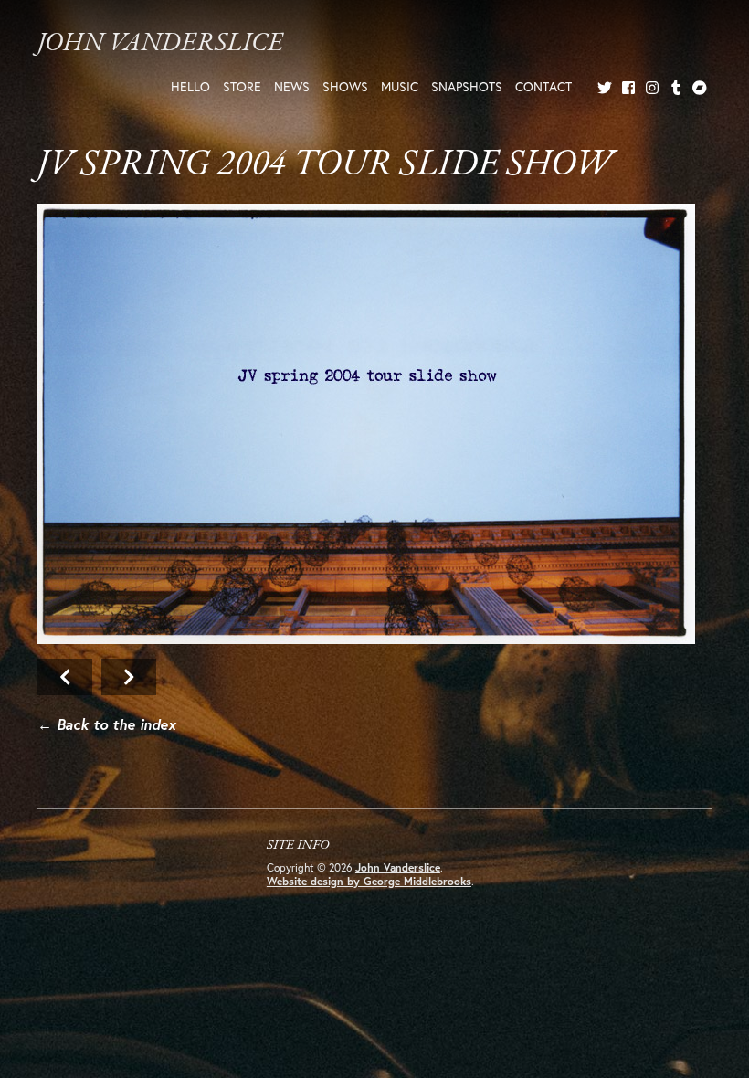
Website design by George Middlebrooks (369, 881)
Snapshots (466, 86)
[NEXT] (374, 427)
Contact (543, 86)
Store (242, 86)
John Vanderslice (160, 43)
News (292, 86)
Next (366, 424)
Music (399, 86)
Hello (190, 86)
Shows (345, 86)
